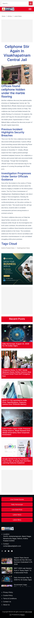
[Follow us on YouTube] (12, 551)
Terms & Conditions (10, 598)
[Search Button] (31, 3)
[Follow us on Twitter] (6, 551)
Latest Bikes (17, 520)
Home (3, 16)
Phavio (22, 615)
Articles (10, 16)
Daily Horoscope (17, 504)
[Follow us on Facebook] (2, 551)
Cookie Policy (8, 595)
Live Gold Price (17, 510)
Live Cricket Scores (17, 499)
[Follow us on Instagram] (9, 551)
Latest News (18, 16)
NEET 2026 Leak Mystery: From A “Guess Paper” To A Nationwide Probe (23, 570)
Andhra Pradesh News (8, 248)
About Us (6, 605)
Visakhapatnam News (23, 248)
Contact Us (7, 601)
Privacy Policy (8, 592)
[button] (30, 8)
